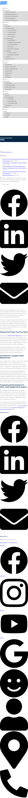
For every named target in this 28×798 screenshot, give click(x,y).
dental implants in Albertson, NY (15, 335)
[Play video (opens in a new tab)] (14, 768)
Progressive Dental (13, 542)
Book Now (2, 139)
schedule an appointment (6, 409)
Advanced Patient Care (8, 175)
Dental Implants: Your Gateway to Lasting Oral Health (15, 162)
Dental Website (3, 542)
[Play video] (14, 697)
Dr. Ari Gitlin (23, 405)
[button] (14, 203)
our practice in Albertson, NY (17, 407)
